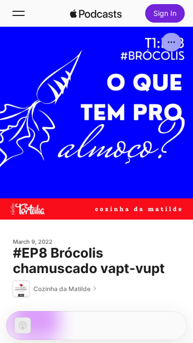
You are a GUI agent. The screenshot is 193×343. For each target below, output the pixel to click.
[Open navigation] (18, 13)
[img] (96, 13)
